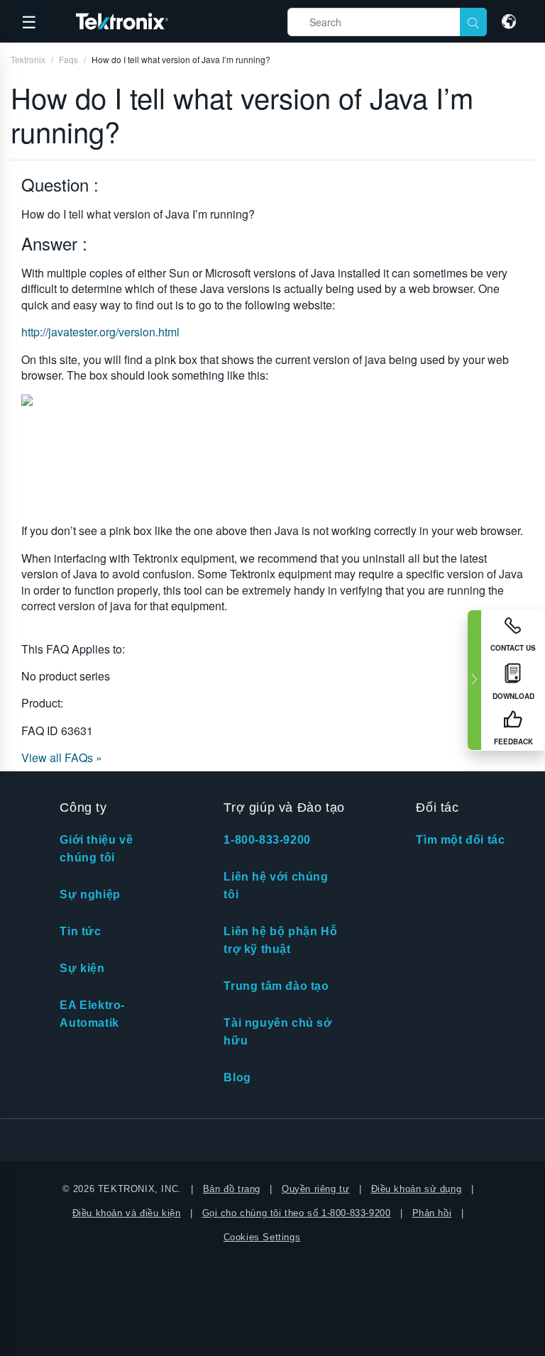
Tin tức (80, 931)
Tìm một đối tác (460, 840)
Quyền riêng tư (315, 1189)
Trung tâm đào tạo (276, 986)
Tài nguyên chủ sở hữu (277, 1032)
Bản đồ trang (231, 1189)
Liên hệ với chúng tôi (276, 885)
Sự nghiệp (90, 894)
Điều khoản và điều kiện (126, 1213)
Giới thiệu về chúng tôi (96, 849)
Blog (237, 1077)
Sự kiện (82, 968)
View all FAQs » (61, 757)
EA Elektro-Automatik (92, 1014)
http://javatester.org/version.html (100, 332)
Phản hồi (432, 1213)
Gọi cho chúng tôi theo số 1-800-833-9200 (296, 1213)
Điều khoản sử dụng (416, 1189)
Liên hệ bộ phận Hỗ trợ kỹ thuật (280, 940)
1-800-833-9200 (267, 840)
